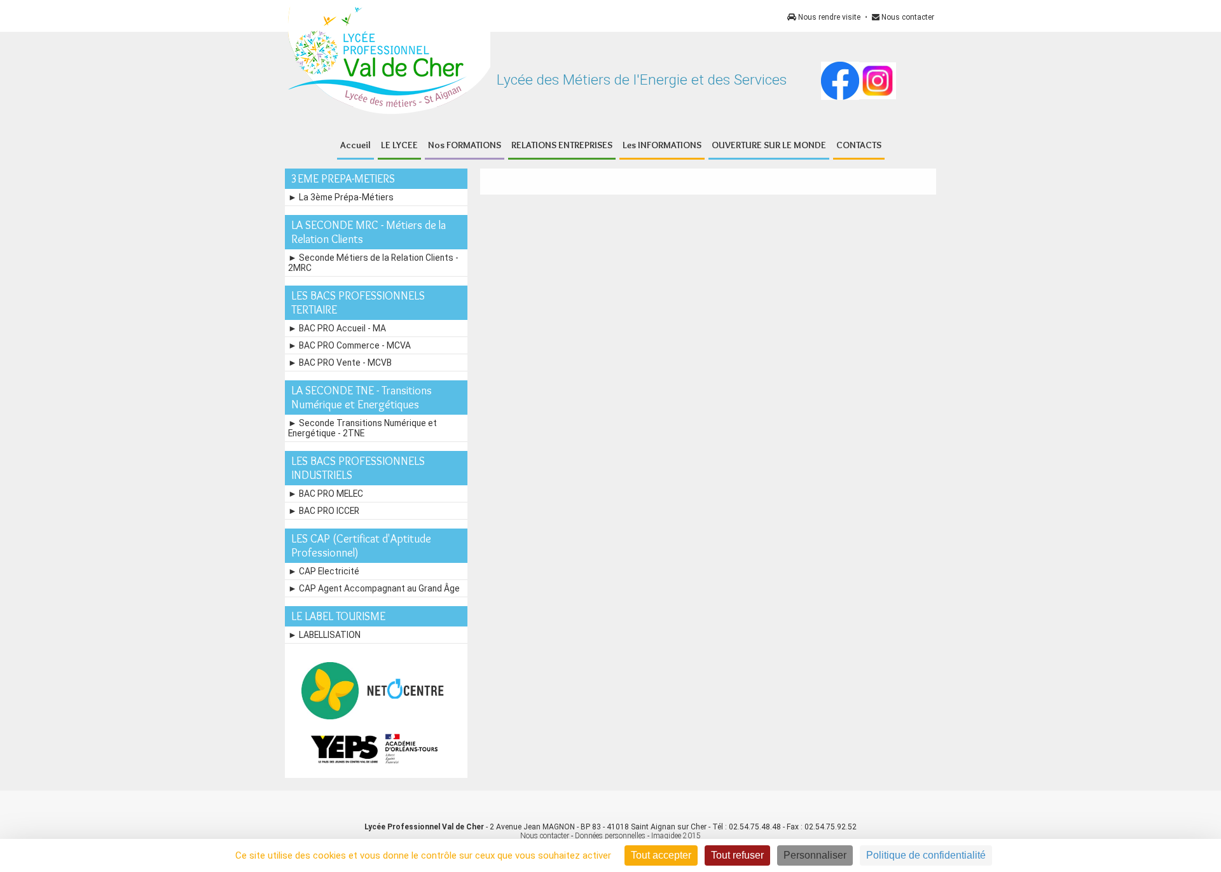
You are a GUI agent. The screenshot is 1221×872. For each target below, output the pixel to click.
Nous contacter (907, 17)
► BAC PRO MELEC (325, 493)
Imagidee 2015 (676, 835)
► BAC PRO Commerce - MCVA (349, 345)
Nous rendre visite (828, 17)
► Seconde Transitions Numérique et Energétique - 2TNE (362, 428)
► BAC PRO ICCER (323, 511)
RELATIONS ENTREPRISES (561, 145)
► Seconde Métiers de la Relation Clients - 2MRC (373, 263)
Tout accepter (661, 855)
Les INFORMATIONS (662, 145)
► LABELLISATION (324, 635)
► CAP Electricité (323, 571)
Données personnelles (610, 835)
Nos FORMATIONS (464, 145)
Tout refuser (737, 855)
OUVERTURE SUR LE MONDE (769, 145)
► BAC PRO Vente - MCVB (340, 362)
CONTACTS (858, 145)
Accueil (355, 145)
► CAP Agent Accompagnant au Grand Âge (374, 588)
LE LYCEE (399, 145)
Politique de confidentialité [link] (926, 855)
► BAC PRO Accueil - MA (337, 328)
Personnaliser (814, 855)
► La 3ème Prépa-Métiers (341, 197)
